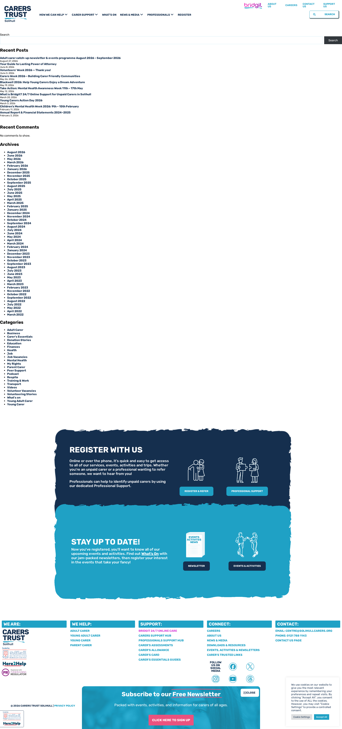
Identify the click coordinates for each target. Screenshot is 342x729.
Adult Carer (15, 330)
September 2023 (19, 263)
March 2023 (15, 284)
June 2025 (14, 192)
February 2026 (17, 165)
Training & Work (18, 380)
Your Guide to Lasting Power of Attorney (28, 64)
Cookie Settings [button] (301, 717)
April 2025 (14, 199)
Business (13, 333)
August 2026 (16, 152)
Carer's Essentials (20, 336)
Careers (291, 5)
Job (10, 353)
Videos (12, 387)
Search (4, 34)
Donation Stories (19, 340)
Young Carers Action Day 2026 (21, 100)
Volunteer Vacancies (21, 390)
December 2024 (18, 213)
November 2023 (18, 257)
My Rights (14, 363)
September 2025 (19, 182)
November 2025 (18, 176)
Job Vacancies (17, 357)
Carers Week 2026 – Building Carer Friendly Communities (40, 76)
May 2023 (14, 277)
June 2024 (14, 233)
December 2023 (18, 253)
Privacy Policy (64, 705)
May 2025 (14, 196)
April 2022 (14, 311)
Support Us (329, 5)
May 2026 (14, 159)
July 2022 (14, 304)
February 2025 (17, 206)
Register (184, 14)
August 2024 (16, 226)
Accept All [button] (321, 717)
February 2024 (17, 247)
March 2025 (15, 203)
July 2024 (14, 230)
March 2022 (15, 314)
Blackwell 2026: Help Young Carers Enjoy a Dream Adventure (42, 82)
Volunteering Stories (22, 394)
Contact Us (309, 5)
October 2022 (16, 294)
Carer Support (83, 14)
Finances (13, 346)
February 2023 (17, 287)
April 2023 (14, 280)
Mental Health (17, 360)
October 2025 (16, 179)
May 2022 (14, 307)
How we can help (51, 14)
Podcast (13, 374)
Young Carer (15, 404)
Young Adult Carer (20, 401)
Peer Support (16, 370)
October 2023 (17, 260)
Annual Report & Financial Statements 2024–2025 (35, 112)
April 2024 (14, 240)
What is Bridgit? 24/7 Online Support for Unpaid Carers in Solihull (45, 94)
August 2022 (16, 301)
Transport (14, 384)
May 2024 (14, 236)
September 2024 (19, 223)
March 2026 (15, 162)
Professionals (158, 14)
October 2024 (17, 220)
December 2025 (18, 172)
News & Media (129, 14)
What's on (13, 397)
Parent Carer (16, 367)
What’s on (109, 14)
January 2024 (17, 250)
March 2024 (15, 243)
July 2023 (14, 270)
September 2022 (19, 297)
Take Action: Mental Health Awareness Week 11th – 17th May (41, 88)
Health (12, 350)
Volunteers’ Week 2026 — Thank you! (25, 70)
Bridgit (253, 5)
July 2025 (14, 189)
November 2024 (18, 216)
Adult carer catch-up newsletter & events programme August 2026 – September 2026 (60, 58)
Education (14, 343)
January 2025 (17, 209)
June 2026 (14, 155)
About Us (272, 5)
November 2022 (18, 291)
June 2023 (14, 274)
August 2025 (16, 186)
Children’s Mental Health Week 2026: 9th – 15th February (39, 106)
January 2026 (17, 169)
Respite (12, 377)
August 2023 (16, 267)
